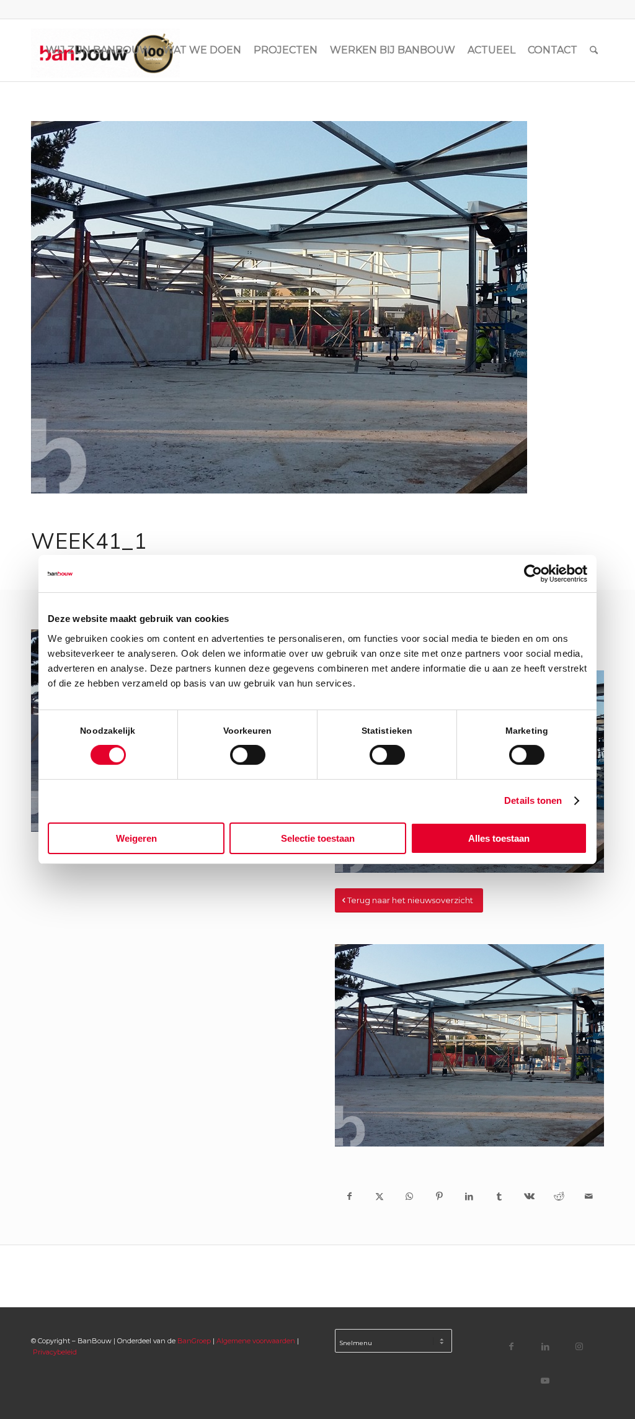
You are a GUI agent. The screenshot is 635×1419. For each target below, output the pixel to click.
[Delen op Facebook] (350, 1196)
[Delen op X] (379, 1196)
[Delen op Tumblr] (499, 1196)
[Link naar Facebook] (511, 1346)
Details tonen (533, 800)
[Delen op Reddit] (559, 1196)
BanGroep (194, 1340)
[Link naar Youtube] (545, 1380)
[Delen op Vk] (529, 1196)
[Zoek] (594, 50)
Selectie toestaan (318, 838)
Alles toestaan (499, 838)
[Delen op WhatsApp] (409, 1196)
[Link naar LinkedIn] (545, 1346)
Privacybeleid (55, 1352)
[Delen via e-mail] (589, 1196)
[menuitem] (98, 50)
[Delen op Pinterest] (439, 1196)
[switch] (247, 755)
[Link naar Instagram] (579, 1346)
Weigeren (136, 838)
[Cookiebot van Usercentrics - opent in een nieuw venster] (533, 573)
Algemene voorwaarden (255, 1340)
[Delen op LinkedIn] (469, 1196)
